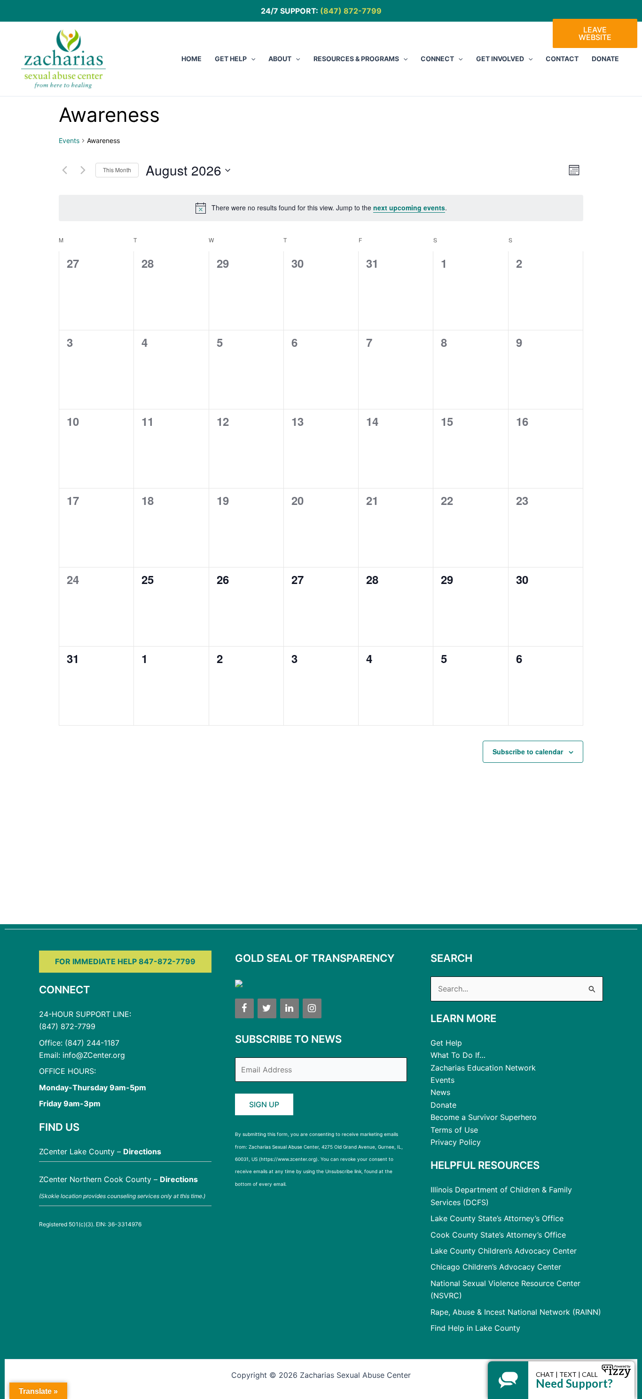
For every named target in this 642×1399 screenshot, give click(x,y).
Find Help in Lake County (475, 1328)
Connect (437, 59)
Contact (562, 59)
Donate (605, 59)
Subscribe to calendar (528, 751)
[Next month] (82, 170)
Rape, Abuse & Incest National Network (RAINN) (516, 1312)
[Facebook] (244, 1008)
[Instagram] (312, 1008)
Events (69, 140)
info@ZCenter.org (94, 1055)
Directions (142, 1151)
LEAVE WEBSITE (595, 33)
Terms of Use (454, 1130)
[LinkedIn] (289, 1008)
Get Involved (500, 59)
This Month (117, 170)
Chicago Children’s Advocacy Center (496, 1266)
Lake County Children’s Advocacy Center (504, 1250)
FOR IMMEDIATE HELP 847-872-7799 (125, 961)
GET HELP (231, 59)
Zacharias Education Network (483, 1067)
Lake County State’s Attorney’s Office (497, 1218)
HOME (191, 59)
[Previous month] (64, 170)
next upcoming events (409, 207)
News (440, 1092)
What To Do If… (458, 1055)
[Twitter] (267, 1008)
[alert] (321, 208)
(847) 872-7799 (351, 11)
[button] (251, 59)
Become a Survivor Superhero (484, 1117)
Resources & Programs (356, 59)
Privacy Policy (456, 1142)
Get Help (446, 1042)
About (279, 59)
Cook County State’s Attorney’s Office (498, 1234)
